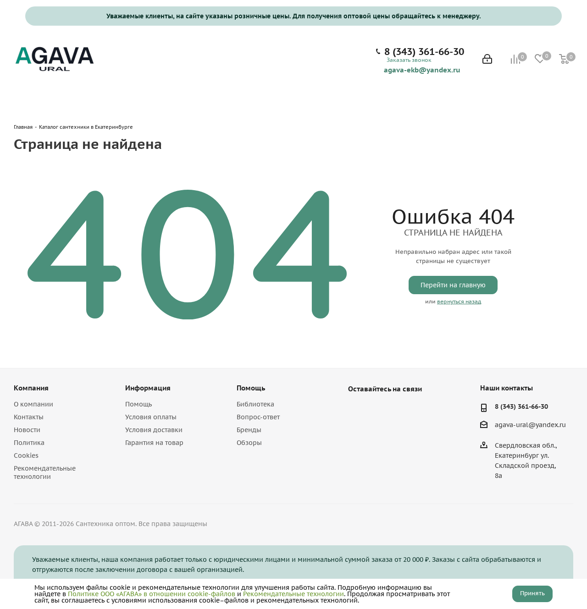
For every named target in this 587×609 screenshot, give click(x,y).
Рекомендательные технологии (45, 472)
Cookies (26, 455)
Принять (532, 593)
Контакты (29, 417)
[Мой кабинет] (487, 60)
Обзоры (249, 443)
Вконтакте (357, 410)
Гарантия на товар (154, 443)
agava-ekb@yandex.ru (422, 69)
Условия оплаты (151, 417)
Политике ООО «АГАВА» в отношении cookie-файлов (151, 594)
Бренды (249, 430)
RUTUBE (403, 410)
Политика (29, 443)
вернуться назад (459, 301)
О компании (33, 404)
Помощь (138, 404)
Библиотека (255, 404)
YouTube (380, 410)
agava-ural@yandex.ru (530, 425)
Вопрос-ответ (258, 417)
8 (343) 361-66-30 (424, 52)
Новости (27, 430)
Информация (148, 388)
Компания (31, 388)
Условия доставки (154, 430)
